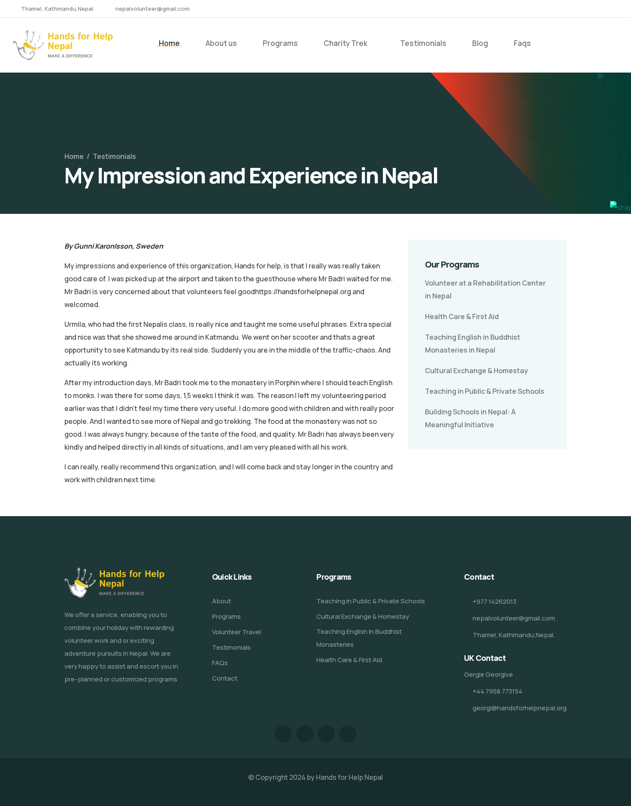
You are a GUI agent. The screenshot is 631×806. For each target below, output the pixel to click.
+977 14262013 (494, 601)
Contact (224, 678)
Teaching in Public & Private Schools (484, 391)
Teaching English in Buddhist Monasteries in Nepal (472, 343)
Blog (480, 43)
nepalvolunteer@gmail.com (152, 8)
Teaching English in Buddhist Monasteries (359, 638)
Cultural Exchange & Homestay (476, 370)
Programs (280, 43)
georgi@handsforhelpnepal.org (520, 707)
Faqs (522, 43)
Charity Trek (345, 43)
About (221, 600)
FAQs (220, 662)
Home (169, 43)
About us (221, 43)
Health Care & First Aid (462, 316)
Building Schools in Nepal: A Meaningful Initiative (470, 418)
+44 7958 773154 (497, 691)
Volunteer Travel (236, 631)
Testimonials (423, 43)
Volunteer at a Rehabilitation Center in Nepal (485, 289)
